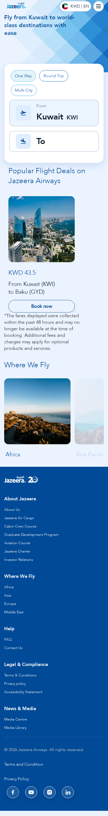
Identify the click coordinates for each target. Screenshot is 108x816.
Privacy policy (15, 683)
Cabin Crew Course (20, 526)
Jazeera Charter (17, 551)
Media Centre (15, 719)
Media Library (15, 727)
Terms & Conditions (20, 675)
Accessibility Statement (23, 691)
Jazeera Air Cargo (19, 517)
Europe (10, 603)
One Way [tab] (23, 76)
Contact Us (13, 647)
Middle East (14, 612)
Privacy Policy (16, 779)
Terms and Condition (23, 764)
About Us (12, 509)
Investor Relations (18, 559)
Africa (9, 587)
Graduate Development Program (31, 534)
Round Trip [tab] (54, 76)
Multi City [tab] (24, 90)
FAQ (8, 639)
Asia (7, 595)
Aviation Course (17, 543)
